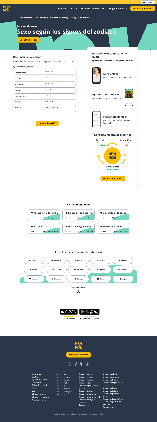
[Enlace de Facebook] (70, 364)
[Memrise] (6, 8)
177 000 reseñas (69, 319)
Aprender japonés (63, 389)
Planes (34, 388)
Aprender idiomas (39, 400)
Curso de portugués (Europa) (87, 400)
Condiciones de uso (60, 414)
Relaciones (53, 17)
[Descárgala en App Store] (69, 312)
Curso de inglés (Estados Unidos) (89, 386)
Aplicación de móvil (39, 385)
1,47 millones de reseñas (89, 319)
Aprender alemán (63, 374)
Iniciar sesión (148, 2)
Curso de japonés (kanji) (88, 394)
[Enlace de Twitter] (75, 364)
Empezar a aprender (142, 8)
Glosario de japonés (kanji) (113, 399)
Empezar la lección (28, 40)
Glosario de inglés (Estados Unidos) (113, 383)
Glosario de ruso (109, 407)
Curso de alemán (86, 374)
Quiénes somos (38, 374)
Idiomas (62, 8)
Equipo (35, 391)
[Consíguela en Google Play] (89, 312)
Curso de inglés (85, 383)
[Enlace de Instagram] (87, 364)
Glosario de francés (110, 380)
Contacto (35, 377)
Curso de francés (86, 380)
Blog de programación (41, 397)
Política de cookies (96, 414)
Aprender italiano (63, 386)
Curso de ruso (40, 17)
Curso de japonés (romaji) (89, 397)
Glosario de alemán (110, 374)
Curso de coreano (86, 377)
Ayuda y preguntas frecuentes (39, 380)
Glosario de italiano (110, 391)
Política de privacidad (78, 414)
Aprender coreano (63, 377)
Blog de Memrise (118, 8)
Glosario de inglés (110, 388)
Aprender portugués (64, 392)
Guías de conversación (93, 8)
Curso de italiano (86, 391)
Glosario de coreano (111, 377)
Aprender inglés (62, 383)
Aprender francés (63, 380)
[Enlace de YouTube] (81, 364)
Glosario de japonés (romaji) (111, 395)
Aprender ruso (26, 17)
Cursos (73, 8)
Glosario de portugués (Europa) (112, 403)
